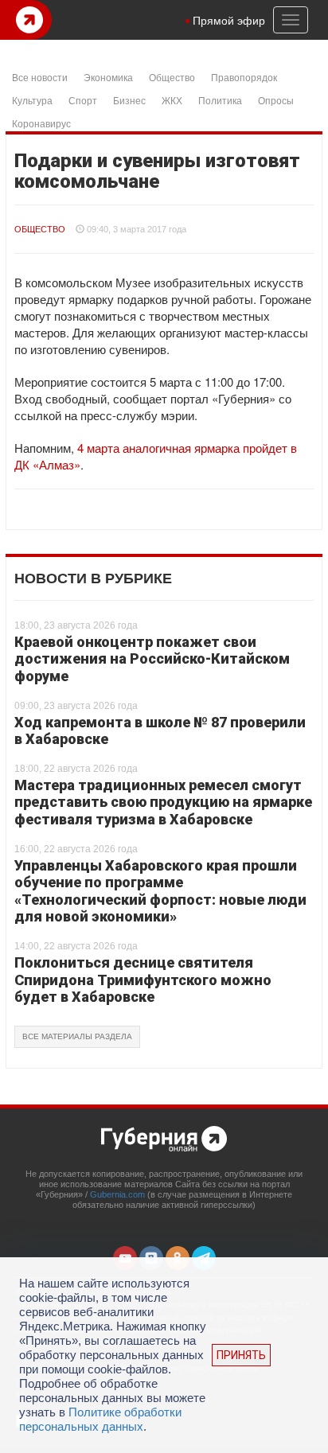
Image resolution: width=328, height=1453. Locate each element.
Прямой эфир (229, 20)
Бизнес (129, 100)
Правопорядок (244, 77)
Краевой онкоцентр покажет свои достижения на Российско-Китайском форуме (152, 658)
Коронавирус (41, 123)
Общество (172, 77)
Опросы (276, 100)
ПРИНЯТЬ (241, 1355)
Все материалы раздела (77, 1036)
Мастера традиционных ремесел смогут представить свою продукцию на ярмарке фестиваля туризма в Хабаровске (163, 802)
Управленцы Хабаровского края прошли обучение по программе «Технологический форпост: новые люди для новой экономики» (160, 891)
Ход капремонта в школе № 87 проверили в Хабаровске (160, 731)
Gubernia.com (117, 1194)
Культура (32, 100)
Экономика (108, 77)
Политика (220, 100)
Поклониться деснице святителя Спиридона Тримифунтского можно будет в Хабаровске (142, 979)
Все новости (40, 77)
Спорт (82, 100)
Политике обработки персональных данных (100, 1419)
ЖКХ (172, 100)
